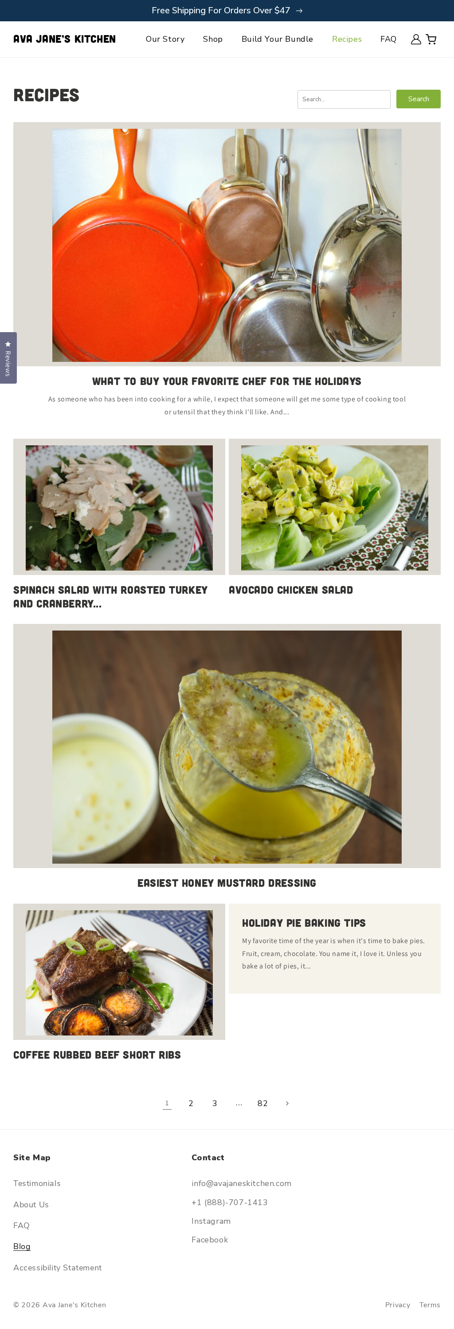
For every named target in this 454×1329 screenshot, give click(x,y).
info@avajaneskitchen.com (241, 1183)
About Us (31, 1204)
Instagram (211, 1221)
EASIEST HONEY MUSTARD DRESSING (227, 882)
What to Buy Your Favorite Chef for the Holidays (227, 380)
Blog (22, 1246)
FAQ (21, 1225)
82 (263, 1103)
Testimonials (37, 1183)
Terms (430, 1305)
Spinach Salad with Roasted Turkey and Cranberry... (110, 596)
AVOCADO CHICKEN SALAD (291, 589)
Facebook (210, 1239)
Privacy (398, 1305)
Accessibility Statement (57, 1267)
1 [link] (167, 1102)
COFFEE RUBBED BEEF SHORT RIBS (97, 1054)
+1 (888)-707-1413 (230, 1202)
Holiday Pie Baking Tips (304, 922)
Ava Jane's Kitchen (74, 1305)
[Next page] (287, 1103)
